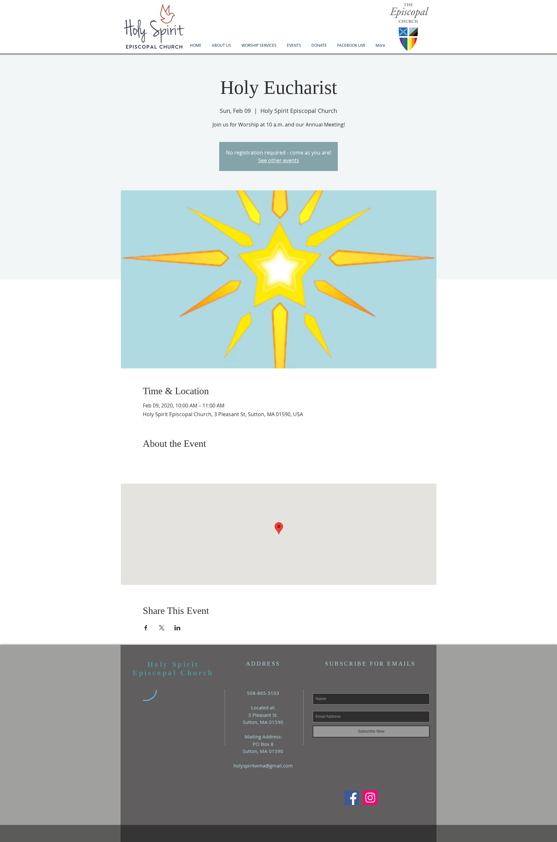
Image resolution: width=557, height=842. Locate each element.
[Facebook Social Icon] (351, 797)
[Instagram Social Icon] (370, 797)
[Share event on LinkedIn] (177, 627)
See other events (278, 160)
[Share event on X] (162, 627)
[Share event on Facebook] (146, 627)
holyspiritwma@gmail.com (263, 765)
